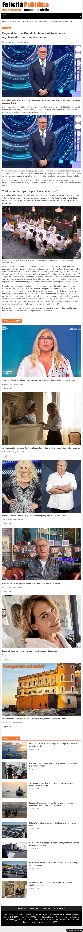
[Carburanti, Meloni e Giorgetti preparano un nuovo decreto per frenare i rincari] (14, 770)
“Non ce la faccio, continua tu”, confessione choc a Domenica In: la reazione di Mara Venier (39, 380)
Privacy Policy (59, 908)
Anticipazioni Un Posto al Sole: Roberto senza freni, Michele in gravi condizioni (34, 718)
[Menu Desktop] (4, 16)
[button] (80, 16)
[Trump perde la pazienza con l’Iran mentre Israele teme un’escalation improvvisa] (14, 790)
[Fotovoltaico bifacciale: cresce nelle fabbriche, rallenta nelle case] (14, 830)
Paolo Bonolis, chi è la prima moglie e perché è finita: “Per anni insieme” (31, 583)
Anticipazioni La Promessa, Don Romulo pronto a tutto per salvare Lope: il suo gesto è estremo (41, 448)
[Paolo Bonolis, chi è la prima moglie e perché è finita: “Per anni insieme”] (41, 554)
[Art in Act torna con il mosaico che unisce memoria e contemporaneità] (14, 889)
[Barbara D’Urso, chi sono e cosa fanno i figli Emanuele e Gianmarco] (41, 621)
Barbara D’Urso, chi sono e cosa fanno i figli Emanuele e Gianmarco (29, 651)
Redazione (34, 908)
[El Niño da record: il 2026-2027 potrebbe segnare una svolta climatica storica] (14, 750)
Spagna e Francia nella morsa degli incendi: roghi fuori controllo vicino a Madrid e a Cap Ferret (51, 804)
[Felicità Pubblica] (25, 6)
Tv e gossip (6, 28)
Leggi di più (7, 388)
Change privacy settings (74, 930)
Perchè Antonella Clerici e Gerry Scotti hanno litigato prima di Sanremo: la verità (34, 515)
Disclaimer (46, 908)
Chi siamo (22, 908)
